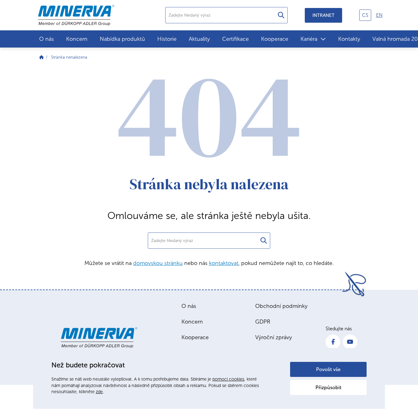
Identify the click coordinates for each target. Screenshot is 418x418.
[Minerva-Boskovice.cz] (41, 57)
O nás (46, 39)
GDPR (262, 321)
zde (99, 391)
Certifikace (235, 39)
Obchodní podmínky (281, 306)
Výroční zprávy (273, 337)
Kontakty (349, 39)
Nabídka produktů (122, 39)
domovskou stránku (158, 263)
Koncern (77, 39)
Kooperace (274, 39)
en (379, 15)
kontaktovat (223, 263)
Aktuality (199, 39)
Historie (167, 39)
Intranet (323, 15)
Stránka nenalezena (69, 57)
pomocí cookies (228, 379)
